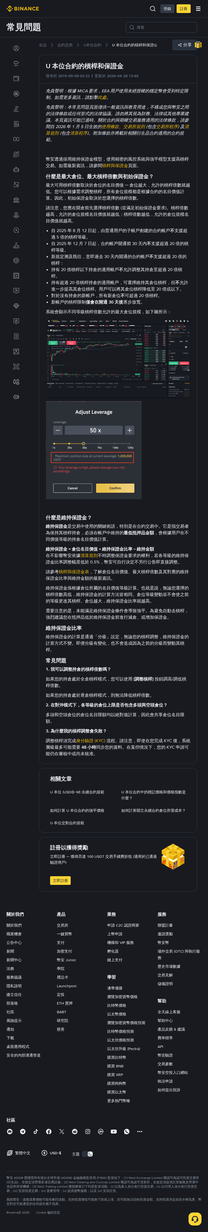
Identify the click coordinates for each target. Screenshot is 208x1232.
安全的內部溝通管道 (23, 1055)
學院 (60, 968)
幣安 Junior (66, 959)
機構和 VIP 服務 (120, 942)
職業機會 (14, 933)
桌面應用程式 (17, 1046)
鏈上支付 (114, 959)
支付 (60, 942)
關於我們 (14, 925)
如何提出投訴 (169, 1089)
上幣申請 (114, 933)
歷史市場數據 (169, 966)
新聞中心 (14, 959)
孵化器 (113, 951)
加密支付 (64, 951)
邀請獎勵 (165, 933)
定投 (60, 994)
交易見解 (165, 975)
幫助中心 (165, 1020)
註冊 (183, 8)
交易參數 (165, 1063)
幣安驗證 (165, 1055)
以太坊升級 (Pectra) (123, 1048)
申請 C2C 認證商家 (123, 925)
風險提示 (14, 1020)
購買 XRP (115, 1074)
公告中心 (14, 942)
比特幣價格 (116, 1005)
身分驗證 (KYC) (90, 741)
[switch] (87, 1154)
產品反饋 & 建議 (171, 1029)
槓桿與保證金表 (74, 572)
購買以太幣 (116, 1092)
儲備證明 (165, 983)
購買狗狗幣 (116, 1083)
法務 (10, 968)
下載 (10, 1037)
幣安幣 (163, 942)
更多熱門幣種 (118, 1100)
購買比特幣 (116, 1057)
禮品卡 (62, 977)
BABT (61, 1011)
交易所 (62, 925)
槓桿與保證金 (115, 165)
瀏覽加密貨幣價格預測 (126, 1022)
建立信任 (14, 994)
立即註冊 (60, 880)
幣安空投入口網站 (173, 1072)
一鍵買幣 (64, 933)
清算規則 (89, 555)
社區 (10, 1011)
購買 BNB (115, 1066)
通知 (10, 1029)
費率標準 (165, 1037)
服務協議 (14, 977)
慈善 (60, 1029)
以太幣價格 (116, 1014)
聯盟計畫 (165, 925)
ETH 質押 (65, 1003)
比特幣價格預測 (120, 1031)
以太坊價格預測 (120, 1040)
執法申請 (165, 1081)
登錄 (167, 8)
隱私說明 (14, 985)
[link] (16, 48)
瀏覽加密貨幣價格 (122, 996)
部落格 (12, 1003)
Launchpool (66, 985)
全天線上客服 (169, 1011)
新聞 (10, 951)
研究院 (62, 1020)
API (160, 1046)
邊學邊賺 (114, 988)
